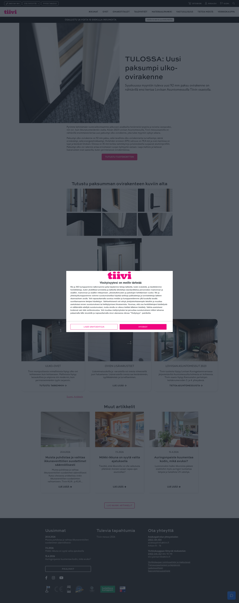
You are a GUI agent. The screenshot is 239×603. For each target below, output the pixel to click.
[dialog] (119, 301)
